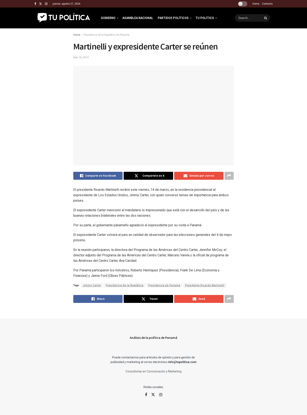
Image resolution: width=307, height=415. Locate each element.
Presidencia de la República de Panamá (106, 34)
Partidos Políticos (173, 18)
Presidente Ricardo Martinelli (205, 285)
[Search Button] (266, 18)
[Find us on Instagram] (46, 4)
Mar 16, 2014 (81, 57)
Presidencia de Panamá (164, 285)
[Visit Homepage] (64, 18)
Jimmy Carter (92, 285)
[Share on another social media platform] (229, 176)
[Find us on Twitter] (40, 4)
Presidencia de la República (124, 285)
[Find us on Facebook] (35, 4)
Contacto (267, 3)
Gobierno (108, 18)
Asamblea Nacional (137, 18)
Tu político (204, 18)
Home (255, 3)
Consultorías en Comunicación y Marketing (153, 371)
